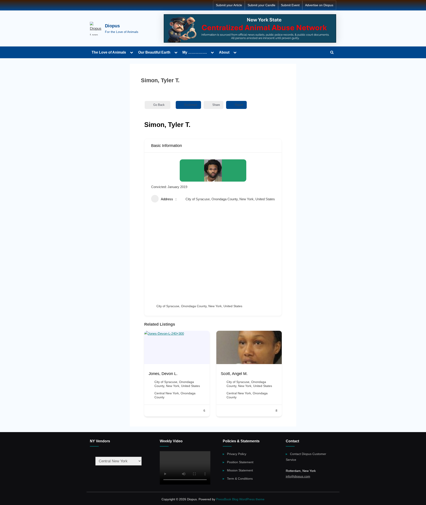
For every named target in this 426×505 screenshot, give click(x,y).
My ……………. (194, 52)
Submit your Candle (261, 5)
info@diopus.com (298, 476)
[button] (147, 375)
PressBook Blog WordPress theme (240, 499)
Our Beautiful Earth (154, 52)
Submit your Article (229, 5)
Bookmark (190, 104)
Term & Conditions (240, 478)
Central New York (166, 393)
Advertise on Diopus (319, 5)
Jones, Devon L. (163, 373)
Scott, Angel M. (234, 373)
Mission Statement (240, 470)
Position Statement (240, 462)
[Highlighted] (250, 28)
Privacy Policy (236, 454)
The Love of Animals (109, 52)
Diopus (112, 25)
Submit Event (290, 5)
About (224, 52)
